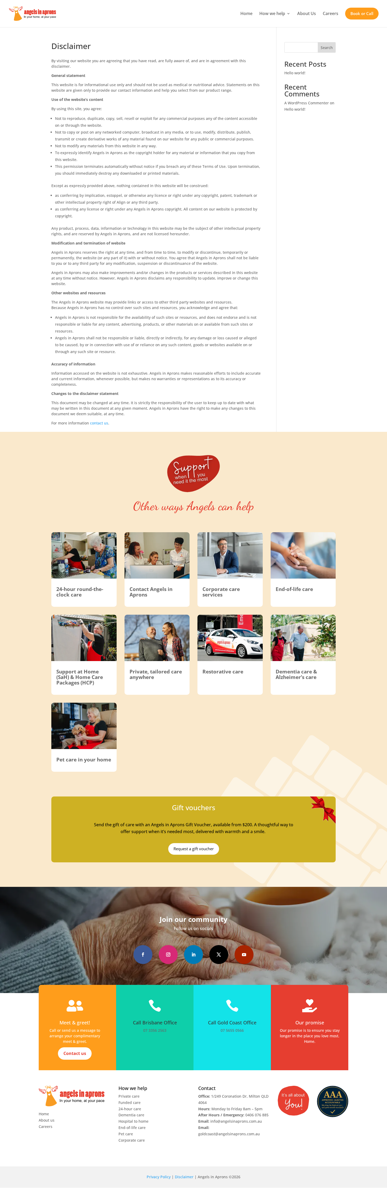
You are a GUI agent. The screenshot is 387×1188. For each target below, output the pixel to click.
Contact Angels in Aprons (151, 592)
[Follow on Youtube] (244, 954)
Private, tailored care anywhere (156, 674)
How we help (272, 13)
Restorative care (222, 671)
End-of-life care (294, 589)
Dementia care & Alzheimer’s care (296, 674)
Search (327, 47)
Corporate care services (221, 592)
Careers (330, 13)
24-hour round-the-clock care (79, 592)
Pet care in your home (83, 759)
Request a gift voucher (193, 848)
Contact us (74, 1053)
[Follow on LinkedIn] (193, 954)
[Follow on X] (218, 954)
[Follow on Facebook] (142, 954)
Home (246, 13)
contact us (99, 423)
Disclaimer (184, 1176)
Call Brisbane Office (155, 1022)
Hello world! (294, 72)
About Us (306, 13)
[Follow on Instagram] (168, 954)
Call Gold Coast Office (232, 1022)
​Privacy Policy (159, 1176)
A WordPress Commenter (306, 102)
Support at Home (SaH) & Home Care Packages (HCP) (79, 677)
